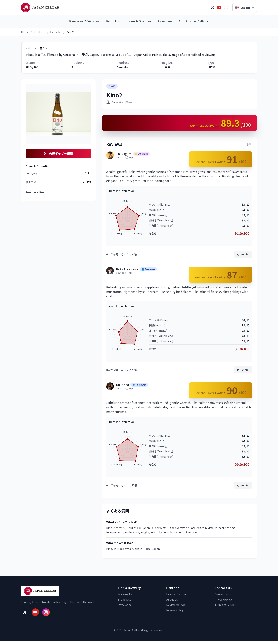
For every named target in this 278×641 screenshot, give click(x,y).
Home (25, 32)
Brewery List (126, 594)
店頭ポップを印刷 (61, 153)
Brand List (113, 21)
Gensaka (55, 32)
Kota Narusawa (127, 269)
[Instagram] (226, 7)
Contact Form (223, 594)
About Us (172, 599)
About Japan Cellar (192, 21)
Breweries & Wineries (84, 21)
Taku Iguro (123, 153)
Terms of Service (225, 605)
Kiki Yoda (122, 384)
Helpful (244, 254)
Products (39, 32)
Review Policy (174, 610)
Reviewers (165, 21)
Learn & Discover (139, 21)
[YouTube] (219, 7)
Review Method (176, 605)
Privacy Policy (223, 599)
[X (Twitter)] (212, 7)
